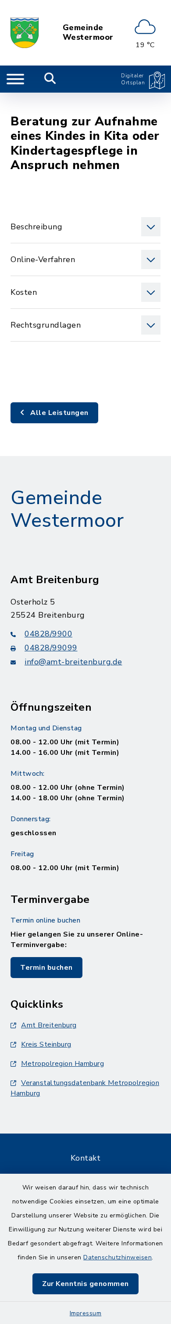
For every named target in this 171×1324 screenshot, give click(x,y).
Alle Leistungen (58, 413)
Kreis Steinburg (46, 1044)
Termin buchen (46, 967)
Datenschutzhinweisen (117, 1257)
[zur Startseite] (25, 32)
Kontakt (86, 1158)
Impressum (86, 1313)
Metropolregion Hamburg (62, 1063)
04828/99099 (51, 648)
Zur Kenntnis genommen (85, 1284)
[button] (85, 227)
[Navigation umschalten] (15, 79)
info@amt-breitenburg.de (73, 662)
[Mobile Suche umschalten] (50, 79)
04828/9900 (48, 634)
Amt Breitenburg (49, 1025)
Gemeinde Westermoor (88, 32)
